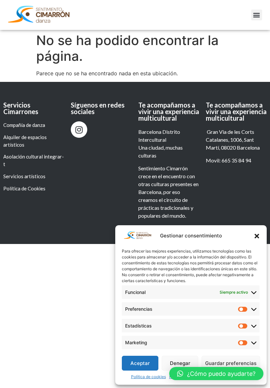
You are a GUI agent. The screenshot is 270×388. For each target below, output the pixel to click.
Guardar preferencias (230, 363)
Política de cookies (148, 376)
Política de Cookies (24, 188)
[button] (257, 236)
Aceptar (140, 363)
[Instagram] (79, 129)
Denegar (180, 363)
